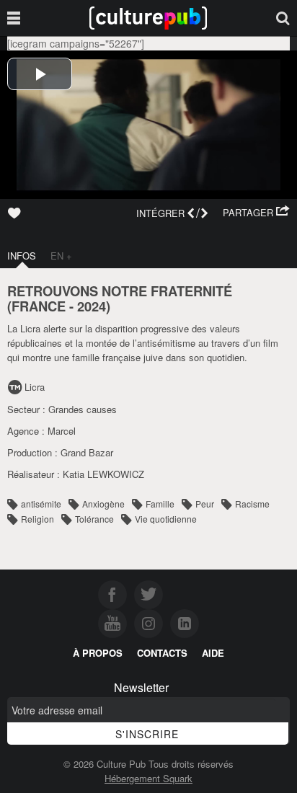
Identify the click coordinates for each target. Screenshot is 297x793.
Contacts (162, 653)
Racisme (252, 503)
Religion (37, 519)
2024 (91, 306)
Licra (35, 387)
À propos (98, 653)
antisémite (41, 503)
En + (61, 255)
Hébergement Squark (148, 778)
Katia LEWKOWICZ (103, 474)
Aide (213, 653)
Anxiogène (103, 503)
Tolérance (94, 519)
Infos (21, 255)
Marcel (62, 431)
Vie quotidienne (166, 519)
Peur (204, 503)
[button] (256, 212)
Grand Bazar (87, 452)
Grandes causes (82, 409)
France (39, 306)
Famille (160, 503)
